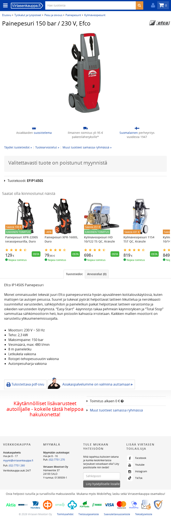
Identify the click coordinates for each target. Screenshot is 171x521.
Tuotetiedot (74, 274)
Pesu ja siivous (53, 15)
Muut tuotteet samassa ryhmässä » (87, 147)
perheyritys (137, 135)
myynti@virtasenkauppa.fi (18, 460)
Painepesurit (73, 15)
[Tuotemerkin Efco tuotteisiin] (159, 22)
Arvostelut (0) (96, 274)
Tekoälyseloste (143, 514)
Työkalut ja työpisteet (27, 15)
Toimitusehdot (65, 514)
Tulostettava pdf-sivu (27, 384)
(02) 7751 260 (17, 465)
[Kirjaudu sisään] (152, 5)
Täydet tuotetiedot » (18, 147)
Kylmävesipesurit (95, 15)
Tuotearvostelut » (47, 147)
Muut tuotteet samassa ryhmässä (116, 410)
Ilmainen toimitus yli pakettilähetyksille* (85, 135)
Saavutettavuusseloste (117, 514)
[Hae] (139, 5)
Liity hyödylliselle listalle (103, 484)
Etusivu (6, 15)
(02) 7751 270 (57, 459)
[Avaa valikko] (4, 5)
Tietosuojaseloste (88, 514)
